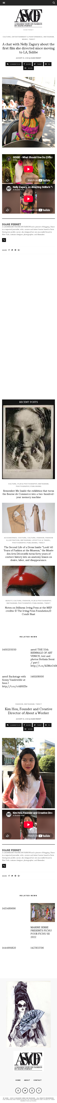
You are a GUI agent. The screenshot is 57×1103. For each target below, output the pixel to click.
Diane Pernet (36, 58)
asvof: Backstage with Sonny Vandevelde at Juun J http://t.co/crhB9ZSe (14, 681)
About (27, 1080)
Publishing (35, 486)
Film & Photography (27, 484)
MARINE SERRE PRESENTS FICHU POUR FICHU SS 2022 (41, 931)
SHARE (28, 64)
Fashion (40, 538)
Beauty (9, 601)
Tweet (32, 39)
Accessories (10, 538)
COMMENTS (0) (14, 64)
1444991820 (9, 947)
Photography (22, 486)
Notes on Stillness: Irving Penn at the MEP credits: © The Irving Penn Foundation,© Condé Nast (28, 611)
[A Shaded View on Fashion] (28, 18)
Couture (22, 538)
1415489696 (9, 908)
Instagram (48, 37)
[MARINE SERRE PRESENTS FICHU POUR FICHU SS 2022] (43, 912)
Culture (7, 37)
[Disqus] (28, 292)
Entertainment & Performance (27, 37)
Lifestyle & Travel (41, 540)
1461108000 (37, 676)
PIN (48, 64)
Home (18, 1080)
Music (25, 39)
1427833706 (37, 947)
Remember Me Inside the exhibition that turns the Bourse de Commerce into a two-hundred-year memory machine (28, 494)
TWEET (39, 64)
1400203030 (9, 649)
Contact (37, 1080)
